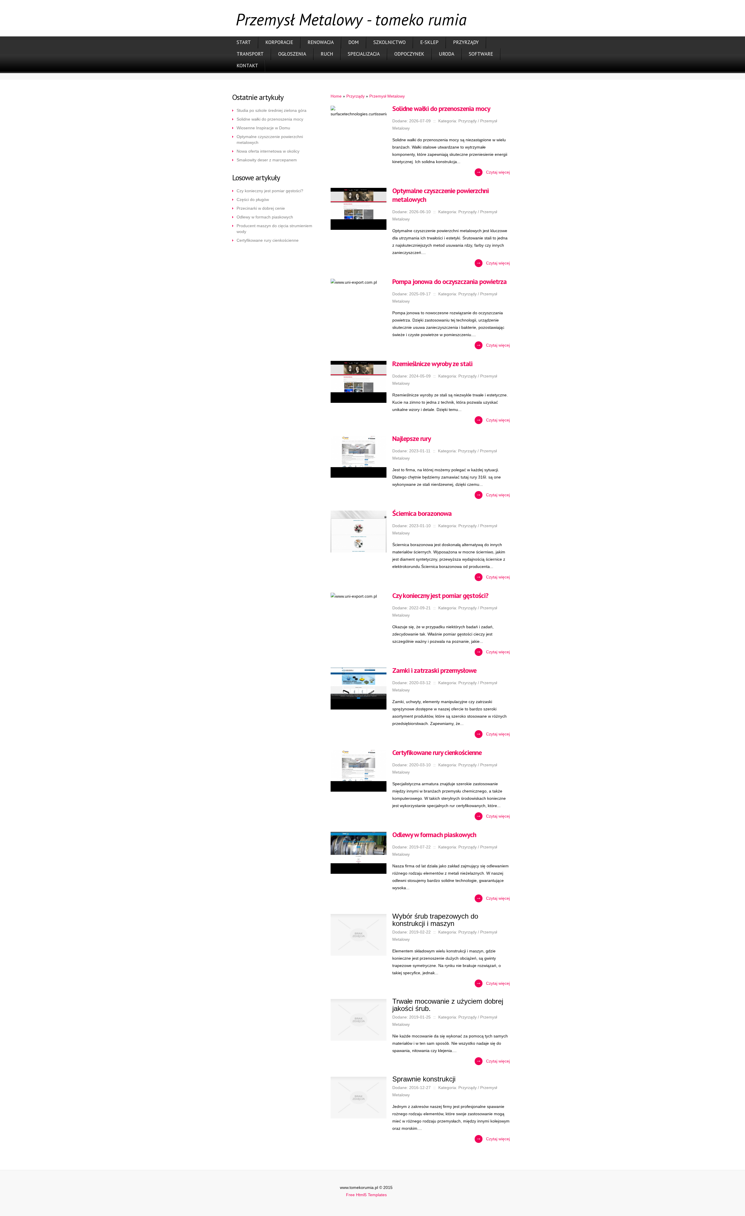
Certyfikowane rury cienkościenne (268, 240)
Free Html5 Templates (366, 1194)
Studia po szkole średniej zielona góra (271, 110)
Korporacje (279, 42)
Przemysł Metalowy (387, 96)
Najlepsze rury (411, 438)
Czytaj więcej (498, 172)
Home (336, 96)
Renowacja (321, 42)
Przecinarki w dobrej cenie (261, 208)
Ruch (327, 54)
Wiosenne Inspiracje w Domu (263, 128)
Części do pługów (253, 199)
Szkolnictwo (389, 42)
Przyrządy (466, 42)
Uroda (446, 54)
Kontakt (247, 65)
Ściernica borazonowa (422, 513)
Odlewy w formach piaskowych (265, 217)
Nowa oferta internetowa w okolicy (268, 151)
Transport (250, 54)
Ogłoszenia (292, 54)
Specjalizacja (364, 54)
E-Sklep (429, 42)
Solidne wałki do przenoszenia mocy (270, 119)
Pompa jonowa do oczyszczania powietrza (449, 281)
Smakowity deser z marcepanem (267, 160)
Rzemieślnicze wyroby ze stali (432, 363)
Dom (353, 42)
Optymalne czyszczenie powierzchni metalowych (270, 139)
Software (481, 54)
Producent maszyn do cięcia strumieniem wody (274, 228)
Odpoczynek (409, 54)
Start (244, 42)
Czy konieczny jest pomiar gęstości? (270, 190)
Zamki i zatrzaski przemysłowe (434, 670)
